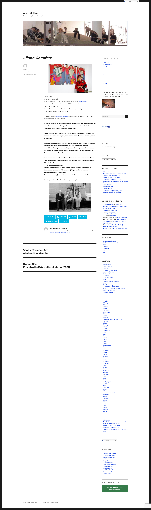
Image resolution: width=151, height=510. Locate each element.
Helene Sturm (107, 185)
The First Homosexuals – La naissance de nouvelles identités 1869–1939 (115, 206)
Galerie (105, 354)
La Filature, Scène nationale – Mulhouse (114, 243)
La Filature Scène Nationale (119, 228)
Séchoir (105, 389)
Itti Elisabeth (106, 221)
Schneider (106, 387)
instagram (106, 66)
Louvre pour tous (108, 466)
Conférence (106, 330)
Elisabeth (105, 228)
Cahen (105, 323)
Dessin (105, 339)
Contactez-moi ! (107, 64)
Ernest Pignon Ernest (109, 457)
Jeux (104, 360)
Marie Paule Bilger (122, 217)
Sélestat (105, 391)
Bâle (104, 314)
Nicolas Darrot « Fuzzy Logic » (111, 177)
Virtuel (105, 407)
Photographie (107, 382)
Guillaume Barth (107, 188)
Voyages (105, 409)
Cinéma (105, 327)
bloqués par (116, 489)
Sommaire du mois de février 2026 (112, 179)
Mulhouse (33, 74)
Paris (104, 376)
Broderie (105, 321)
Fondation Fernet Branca (110, 270)
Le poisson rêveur (108, 462)
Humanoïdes (106, 358)
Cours (104, 332)
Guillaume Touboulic (62, 116)
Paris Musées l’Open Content (111, 285)
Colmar (105, 328)
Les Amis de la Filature (109, 464)
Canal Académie (107, 266)
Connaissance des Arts (109, 241)
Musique (105, 372)
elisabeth (25, 69)
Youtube (105, 84)
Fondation (106, 350)
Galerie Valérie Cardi (108, 272)
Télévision (106, 402)
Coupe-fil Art (106, 268)
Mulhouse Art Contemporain (111, 281)
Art (104, 305)
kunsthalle (106, 361)
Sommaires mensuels (109, 393)
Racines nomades (108, 472)
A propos (34, 502)
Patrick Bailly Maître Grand (110, 470)
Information (106, 172)
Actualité (105, 301)
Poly (104, 250)
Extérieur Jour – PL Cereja (110, 459)
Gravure (105, 356)
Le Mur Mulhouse (108, 277)
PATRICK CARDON (108, 204)
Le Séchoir (106, 275)
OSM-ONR (106, 248)
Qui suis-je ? (106, 62)
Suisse (105, 400)
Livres (105, 365)
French (106, 440)
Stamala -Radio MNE (109, 292)
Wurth (105, 411)
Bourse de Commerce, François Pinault (114, 319)
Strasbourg (106, 398)
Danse (105, 336)
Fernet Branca (107, 345)
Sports (105, 396)
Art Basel (105, 306)
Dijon (104, 341)
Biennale (105, 317)
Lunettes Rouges (107, 468)
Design (105, 338)
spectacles (106, 394)
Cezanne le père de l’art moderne (112, 192)
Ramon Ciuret (82, 101)
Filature (105, 347)
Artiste (105, 308)
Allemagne (106, 303)
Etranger (105, 343)
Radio (104, 385)
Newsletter (114, 210)
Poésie (105, 383)
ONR (104, 283)
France (105, 352)
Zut (104, 252)
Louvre (105, 367)
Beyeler (105, 316)
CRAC (104, 334)
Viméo (105, 75)
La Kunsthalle (107, 274)
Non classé (106, 374)
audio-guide (106, 312)
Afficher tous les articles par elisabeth (60, 232)
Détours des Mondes (109, 455)
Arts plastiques (107, 310)
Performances (107, 380)
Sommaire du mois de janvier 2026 (112, 190)
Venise (105, 404)
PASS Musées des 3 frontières (111, 286)
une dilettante (32, 13)
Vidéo (104, 405)
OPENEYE (105, 246)
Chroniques (26, 74)
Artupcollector (107, 264)
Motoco (105, 279)
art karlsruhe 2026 (108, 186)
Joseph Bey (106, 461)
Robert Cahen (107, 473)
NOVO (104, 245)
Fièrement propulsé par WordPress (48, 502)
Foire (104, 349)
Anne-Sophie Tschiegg (109, 453)
